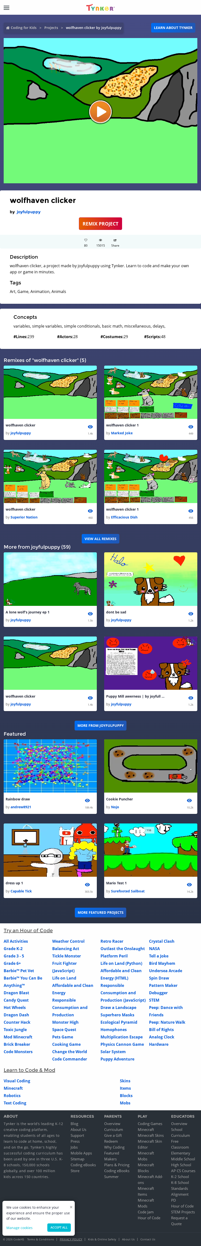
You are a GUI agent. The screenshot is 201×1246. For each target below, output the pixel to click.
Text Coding (15, 1103)
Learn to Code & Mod (29, 1070)
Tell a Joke (158, 956)
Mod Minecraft (18, 1037)
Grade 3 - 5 (14, 956)
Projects (51, 27)
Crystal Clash (162, 941)
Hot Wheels (15, 1007)
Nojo (115, 807)
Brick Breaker (17, 1044)
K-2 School (180, 1176)
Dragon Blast (16, 992)
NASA (154, 948)
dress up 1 (14, 883)
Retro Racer (111, 941)
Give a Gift (113, 1135)
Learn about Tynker (173, 27)
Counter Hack (17, 1022)
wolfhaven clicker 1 (122, 425)
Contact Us (147, 1239)
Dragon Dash (16, 1015)
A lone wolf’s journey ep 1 (28, 612)
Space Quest (64, 1029)
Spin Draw (159, 978)
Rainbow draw (18, 799)
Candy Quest (16, 1000)
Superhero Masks (117, 1015)
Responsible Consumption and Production (70, 1007)
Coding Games (150, 1123)
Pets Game (62, 1037)
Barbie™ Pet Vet (19, 970)
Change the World (69, 1051)
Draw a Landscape (118, 1007)
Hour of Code (149, 1217)
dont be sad (116, 612)
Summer (111, 1176)
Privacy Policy (71, 1239)
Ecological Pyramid (118, 1022)
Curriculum (113, 1129)
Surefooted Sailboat (128, 891)
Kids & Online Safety (102, 1239)
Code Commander (69, 1059)
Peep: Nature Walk (167, 1022)
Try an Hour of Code (28, 930)
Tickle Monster (66, 956)
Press (75, 1141)
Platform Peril (114, 956)
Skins (125, 1081)
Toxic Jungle (15, 1029)
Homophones (113, 1029)
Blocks (126, 1095)
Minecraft (13, 1088)
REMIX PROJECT (100, 224)
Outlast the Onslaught (122, 948)
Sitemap (77, 1158)
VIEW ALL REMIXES (100, 538)
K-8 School (180, 1182)
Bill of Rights (161, 1029)
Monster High (65, 1022)
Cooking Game (66, 1044)
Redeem (111, 1141)
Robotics (12, 1095)
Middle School (183, 1158)
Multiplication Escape (121, 1037)
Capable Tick (21, 891)
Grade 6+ (12, 963)
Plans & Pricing (116, 1164)
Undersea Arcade (165, 970)
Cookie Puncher (119, 799)
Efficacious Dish (124, 517)
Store (75, 1170)
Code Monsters (18, 1051)
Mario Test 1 (116, 883)
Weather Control (68, 941)
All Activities (16, 941)
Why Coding (114, 1147)
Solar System (113, 1051)
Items (125, 1088)
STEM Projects (183, 1211)
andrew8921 (21, 807)
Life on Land (64, 978)
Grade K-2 (13, 948)
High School (181, 1164)
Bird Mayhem (162, 963)
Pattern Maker (163, 985)
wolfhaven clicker (20, 425)
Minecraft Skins (151, 1135)
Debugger (158, 992)
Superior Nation (24, 517)
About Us (78, 1129)
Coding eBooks (83, 1164)
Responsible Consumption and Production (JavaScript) (123, 993)
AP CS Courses (183, 1170)
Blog (74, 1123)
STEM (154, 1000)
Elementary (180, 1153)
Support (77, 1135)
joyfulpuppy (28, 212)
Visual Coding (17, 1081)
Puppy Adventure (117, 1059)
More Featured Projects (101, 912)
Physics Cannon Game (122, 1044)
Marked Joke (122, 433)
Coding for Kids (24, 27)
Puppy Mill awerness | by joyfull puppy (135, 696)
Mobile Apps (81, 1153)
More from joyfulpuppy (100, 725)
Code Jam (146, 1211)
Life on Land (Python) (121, 963)
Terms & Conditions (40, 1239)
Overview (112, 1123)
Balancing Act (65, 948)
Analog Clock (161, 1037)
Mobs (125, 1103)
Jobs (74, 1147)
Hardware (158, 1044)
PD (173, 1200)
